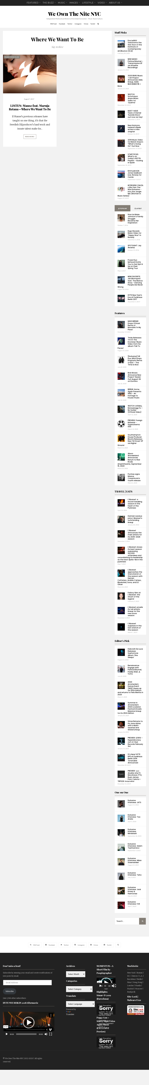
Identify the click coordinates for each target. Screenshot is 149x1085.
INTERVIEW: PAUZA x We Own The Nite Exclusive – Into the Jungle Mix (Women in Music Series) (130, 190)
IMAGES (73, 2)
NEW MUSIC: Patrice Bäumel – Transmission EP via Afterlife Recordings (135, 63)
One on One (121, 792)
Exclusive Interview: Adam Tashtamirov (135, 846)
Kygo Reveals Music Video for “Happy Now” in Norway (134, 234)
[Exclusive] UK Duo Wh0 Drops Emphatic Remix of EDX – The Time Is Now (135, 360)
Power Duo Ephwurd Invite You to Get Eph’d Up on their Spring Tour (135, 264)
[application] (28, 1022)
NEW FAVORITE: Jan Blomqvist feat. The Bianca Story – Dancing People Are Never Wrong (130, 281)
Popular (123, 208)
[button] (28, 1022)
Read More (29, 137)
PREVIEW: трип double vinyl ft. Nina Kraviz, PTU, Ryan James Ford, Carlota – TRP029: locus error (130, 776)
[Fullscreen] (50, 1034)
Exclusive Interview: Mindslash (132, 831)
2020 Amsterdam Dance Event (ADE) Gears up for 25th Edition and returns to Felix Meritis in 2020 (130, 688)
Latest (139, 208)
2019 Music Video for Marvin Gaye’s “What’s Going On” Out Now (135, 143)
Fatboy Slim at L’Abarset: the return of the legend (134, 595)
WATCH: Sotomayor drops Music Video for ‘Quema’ (133, 98)
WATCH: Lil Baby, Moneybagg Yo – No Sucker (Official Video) (135, 409)
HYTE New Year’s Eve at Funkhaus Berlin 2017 (135, 297)
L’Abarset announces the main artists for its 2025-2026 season (135, 534)
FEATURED (32, 2)
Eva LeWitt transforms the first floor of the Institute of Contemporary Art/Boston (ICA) (130, 45)
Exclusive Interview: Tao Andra (134, 817)
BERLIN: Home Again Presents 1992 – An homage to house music (134, 393)
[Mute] (46, 1034)
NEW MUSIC (15, 57)
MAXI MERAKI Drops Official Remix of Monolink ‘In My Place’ (134, 325)
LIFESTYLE (87, 2)
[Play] (6, 1034)
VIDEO (101, 2)
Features (120, 313)
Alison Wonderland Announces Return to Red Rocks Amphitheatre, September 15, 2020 (129, 459)
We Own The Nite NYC (74, 13)
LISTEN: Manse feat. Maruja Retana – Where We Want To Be (30, 107)
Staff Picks (121, 32)
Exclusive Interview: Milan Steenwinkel (135, 860)
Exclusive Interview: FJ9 (134, 903)
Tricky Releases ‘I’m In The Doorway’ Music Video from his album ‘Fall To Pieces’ (130, 342)
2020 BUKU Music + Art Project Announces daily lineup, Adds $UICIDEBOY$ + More (130, 80)
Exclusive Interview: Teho (135, 874)
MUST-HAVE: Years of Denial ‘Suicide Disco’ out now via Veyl (135, 114)
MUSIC (61, 2)
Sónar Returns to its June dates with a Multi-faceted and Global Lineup (135, 725)
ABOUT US (114, 2)
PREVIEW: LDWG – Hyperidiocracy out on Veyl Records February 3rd (135, 742)
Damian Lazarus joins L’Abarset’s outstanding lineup (135, 519)
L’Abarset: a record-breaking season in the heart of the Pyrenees (135, 503)
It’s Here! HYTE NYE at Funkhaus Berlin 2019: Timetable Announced (135, 758)
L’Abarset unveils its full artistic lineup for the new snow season (135, 611)
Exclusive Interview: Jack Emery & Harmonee (134, 890)
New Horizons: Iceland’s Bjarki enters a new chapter (134, 128)
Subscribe (10, 991)
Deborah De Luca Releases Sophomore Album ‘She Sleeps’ (135, 653)
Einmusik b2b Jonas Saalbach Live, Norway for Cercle (135, 174)
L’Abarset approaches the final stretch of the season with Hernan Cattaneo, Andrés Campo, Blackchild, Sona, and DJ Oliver (130, 577)
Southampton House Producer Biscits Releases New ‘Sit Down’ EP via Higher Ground (130, 440)
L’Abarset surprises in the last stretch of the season (135, 626)
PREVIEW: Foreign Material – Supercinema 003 (135, 423)
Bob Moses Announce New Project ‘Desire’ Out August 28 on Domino (134, 377)
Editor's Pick (122, 640)
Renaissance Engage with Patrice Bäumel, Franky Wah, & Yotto (135, 669)
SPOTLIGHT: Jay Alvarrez (134, 246)
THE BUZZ (48, 2)
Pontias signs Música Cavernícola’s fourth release (134, 477)
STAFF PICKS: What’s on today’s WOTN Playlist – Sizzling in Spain (135, 158)
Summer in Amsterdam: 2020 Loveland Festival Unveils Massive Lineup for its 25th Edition (130, 707)
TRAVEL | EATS (123, 491)
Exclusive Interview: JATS (134, 801)
